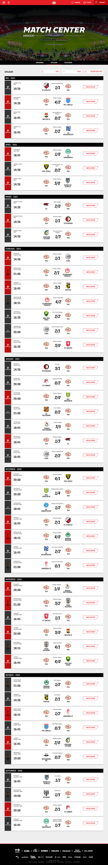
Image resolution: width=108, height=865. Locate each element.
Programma (40, 63)
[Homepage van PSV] (54, 2)
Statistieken (68, 63)
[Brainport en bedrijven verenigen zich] (54, 851)
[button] (4, 2)
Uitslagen (54, 63)
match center (90, 87)
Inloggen (102, 2)
